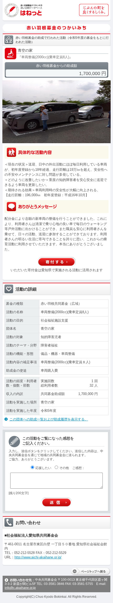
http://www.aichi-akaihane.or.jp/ (37, 557)
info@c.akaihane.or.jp (20, 588)
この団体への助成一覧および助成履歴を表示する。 (48, 419)
